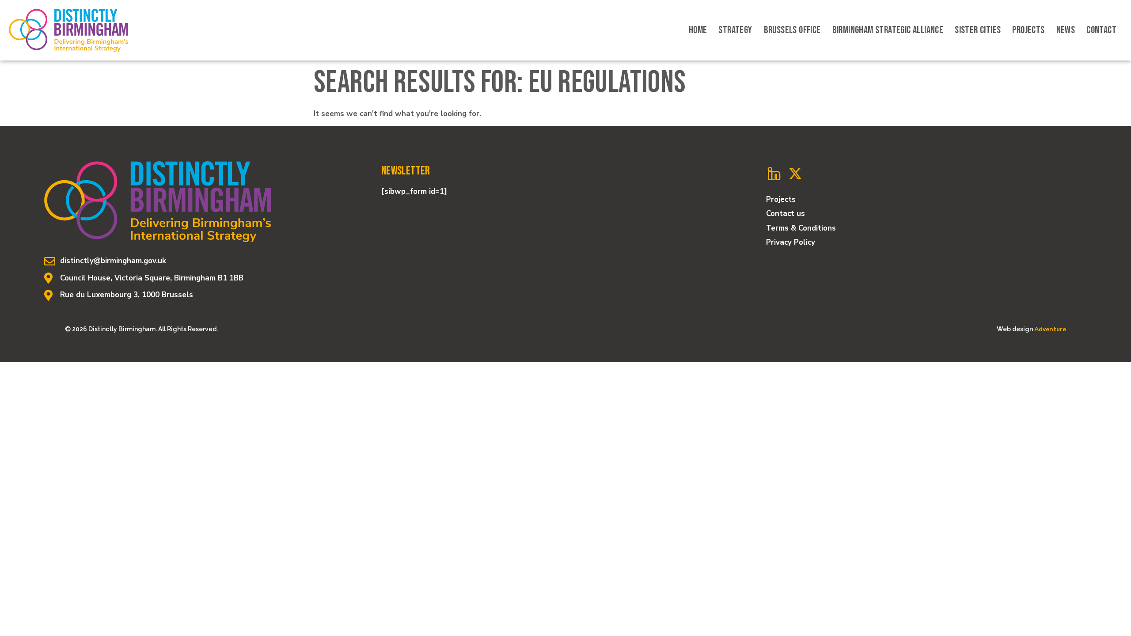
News (1065, 30)
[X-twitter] (795, 174)
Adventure (1050, 329)
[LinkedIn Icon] (774, 174)
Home (698, 30)
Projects (1028, 30)
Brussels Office (792, 30)
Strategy (735, 30)
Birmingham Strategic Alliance (888, 30)
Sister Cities (978, 30)
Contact (1101, 30)
